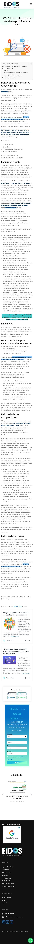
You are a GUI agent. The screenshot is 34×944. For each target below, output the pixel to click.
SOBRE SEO (18, 606)
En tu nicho (7, 70)
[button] (12, 693)
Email (8, 745)
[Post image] (17, 787)
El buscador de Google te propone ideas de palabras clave (17, 73)
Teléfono (9, 751)
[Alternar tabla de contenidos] (29, 64)
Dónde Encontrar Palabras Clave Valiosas (15, 66)
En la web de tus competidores (12, 76)
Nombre (9, 740)
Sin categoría (13, 801)
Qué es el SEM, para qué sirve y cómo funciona (17, 797)
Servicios (9, 734)
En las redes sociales (9, 78)
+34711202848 (9, 914)
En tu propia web (8, 68)
